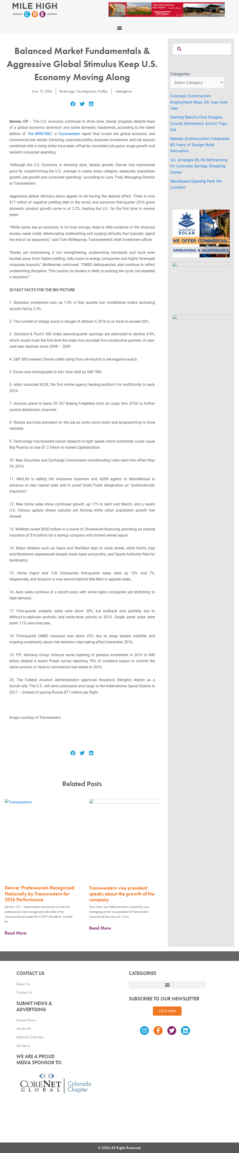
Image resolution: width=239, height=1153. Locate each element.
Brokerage (67, 91)
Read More (15, 933)
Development (86, 91)
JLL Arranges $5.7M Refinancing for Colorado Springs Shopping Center (198, 166)
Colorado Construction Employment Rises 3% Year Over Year (199, 102)
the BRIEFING (39, 134)
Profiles (103, 91)
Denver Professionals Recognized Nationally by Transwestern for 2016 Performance (39, 893)
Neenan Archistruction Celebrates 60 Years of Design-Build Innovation (200, 144)
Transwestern (69, 134)
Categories (180, 74)
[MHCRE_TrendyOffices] (201, 338)
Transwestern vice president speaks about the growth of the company (122, 894)
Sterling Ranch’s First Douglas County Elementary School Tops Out (198, 123)
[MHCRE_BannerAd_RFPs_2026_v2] (167, 9)
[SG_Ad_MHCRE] (201, 285)
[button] (119, 28)
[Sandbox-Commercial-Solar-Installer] (201, 233)
